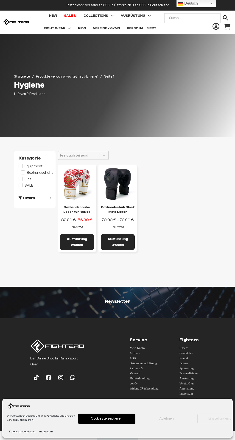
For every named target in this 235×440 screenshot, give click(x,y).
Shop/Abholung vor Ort (140, 381)
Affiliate (135, 353)
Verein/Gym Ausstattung (186, 386)
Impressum (46, 431)
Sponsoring (186, 368)
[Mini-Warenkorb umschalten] (227, 27)
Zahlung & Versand (136, 371)
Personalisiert (142, 28)
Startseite (22, 76)
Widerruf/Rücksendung (140, 388)
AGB (133, 358)
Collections (96, 16)
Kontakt (184, 358)
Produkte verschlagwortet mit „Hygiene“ (67, 76)
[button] (35, 166)
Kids (82, 28)
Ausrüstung (133, 16)
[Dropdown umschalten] (112, 15)
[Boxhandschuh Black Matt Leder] (117, 184)
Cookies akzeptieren (107, 418)
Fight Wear (54, 28)
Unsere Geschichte (186, 350)
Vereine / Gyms (106, 28)
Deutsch (190, 3)
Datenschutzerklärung (22, 431)
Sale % (70, 16)
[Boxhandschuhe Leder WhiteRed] (77, 184)
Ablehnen (166, 418)
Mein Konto (137, 348)
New (53, 16)
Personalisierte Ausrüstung (188, 376)
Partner (183, 363)
